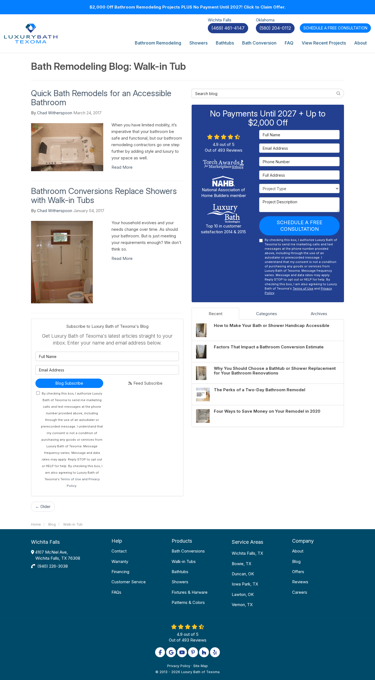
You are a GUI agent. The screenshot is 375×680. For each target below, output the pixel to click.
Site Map (200, 666)
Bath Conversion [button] (259, 43)
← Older (43, 506)
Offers (298, 571)
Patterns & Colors (188, 602)
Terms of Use (70, 479)
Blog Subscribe (69, 383)
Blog (296, 561)
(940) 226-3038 (52, 566)
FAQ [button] (289, 43)
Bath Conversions (188, 551)
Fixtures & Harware (190, 592)
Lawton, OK (243, 594)
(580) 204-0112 (275, 28)
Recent (215, 313)
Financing (120, 571)
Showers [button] (198, 43)
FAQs (116, 592)
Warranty (119, 561)
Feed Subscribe (148, 383)
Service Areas (247, 542)
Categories (266, 313)
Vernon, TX (242, 604)
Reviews (300, 581)
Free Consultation (335, 28)
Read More (122, 167)
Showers (180, 581)
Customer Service (128, 581)
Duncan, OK (243, 573)
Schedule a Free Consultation (299, 226)
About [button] (360, 43)
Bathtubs (180, 571)
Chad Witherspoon (54, 112)
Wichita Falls (45, 542)
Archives (319, 313)
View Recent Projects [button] (324, 43)
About (297, 551)
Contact (119, 551)
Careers (299, 592)
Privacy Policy (178, 666)
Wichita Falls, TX (247, 553)
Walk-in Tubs (184, 561)
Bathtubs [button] (225, 43)
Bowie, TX (241, 563)
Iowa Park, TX (245, 584)
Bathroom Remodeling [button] (158, 43)
